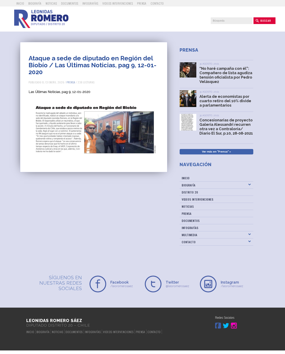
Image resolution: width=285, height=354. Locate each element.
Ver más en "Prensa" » (216, 151)
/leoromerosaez (121, 284)
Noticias (51, 3)
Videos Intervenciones (117, 3)
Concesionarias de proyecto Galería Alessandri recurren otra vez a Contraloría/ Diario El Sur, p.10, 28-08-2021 (226, 126)
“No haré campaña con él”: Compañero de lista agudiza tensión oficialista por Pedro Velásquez (225, 75)
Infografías (90, 3)
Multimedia (189, 235)
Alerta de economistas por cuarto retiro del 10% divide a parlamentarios (225, 100)
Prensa (141, 3)
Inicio (20, 3)
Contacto (157, 3)
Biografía (35, 3)
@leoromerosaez (177, 284)
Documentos (69, 3)
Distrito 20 (190, 192)
